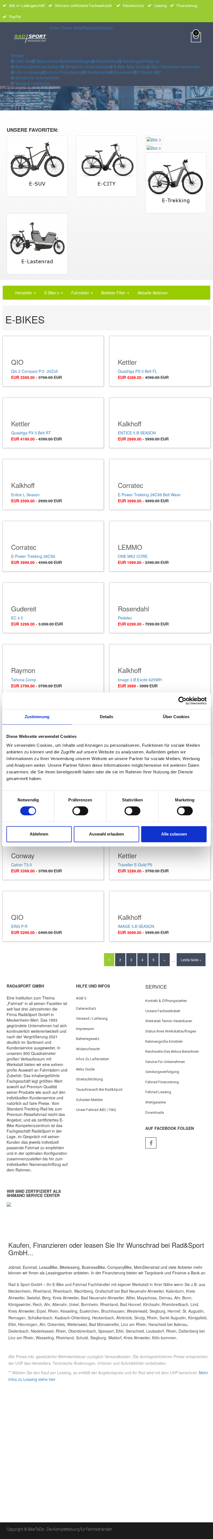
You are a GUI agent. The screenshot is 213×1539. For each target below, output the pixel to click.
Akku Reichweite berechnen (175, 66)
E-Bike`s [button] (52, 292)
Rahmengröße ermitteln (164, 1041)
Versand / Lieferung (32, 83)
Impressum (85, 1029)
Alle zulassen (174, 834)
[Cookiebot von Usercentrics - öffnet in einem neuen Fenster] (182, 701)
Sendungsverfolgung (140, 61)
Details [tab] (106, 716)
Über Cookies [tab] (176, 716)
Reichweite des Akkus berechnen (172, 1051)
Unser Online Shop (66, 28)
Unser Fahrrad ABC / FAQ (96, 1110)
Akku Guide (85, 1069)
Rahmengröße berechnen (37, 66)
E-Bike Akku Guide (129, 66)
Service (17, 55)
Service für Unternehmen (86, 66)
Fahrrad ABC (149, 72)
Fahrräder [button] (80, 292)
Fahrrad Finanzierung (162, 1082)
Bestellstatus (106, 61)
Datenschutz (86, 1008)
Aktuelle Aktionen (153, 292)
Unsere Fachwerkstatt (162, 1011)
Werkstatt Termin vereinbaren (168, 1021)
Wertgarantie (98, 72)
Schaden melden (89, 1100)
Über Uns (23, 61)
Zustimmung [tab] (37, 716)
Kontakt (106, 28)
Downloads (123, 72)
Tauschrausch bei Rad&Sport (99, 1089)
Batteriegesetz (87, 1039)
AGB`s (81, 998)
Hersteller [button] (24, 292)
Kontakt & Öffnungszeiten (166, 1001)
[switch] (80, 810)
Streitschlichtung (89, 1079)
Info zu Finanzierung (64, 72)
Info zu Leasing (28, 72)
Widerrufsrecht (88, 1049)
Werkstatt (91, 28)
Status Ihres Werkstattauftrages (63, 61)
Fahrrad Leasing (158, 1092)
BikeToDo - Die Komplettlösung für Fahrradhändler (70, 1529)
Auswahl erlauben (106, 834)
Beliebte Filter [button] (113, 292)
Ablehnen (39, 834)
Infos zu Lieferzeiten (92, 1059)
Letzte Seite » (191, 959)
